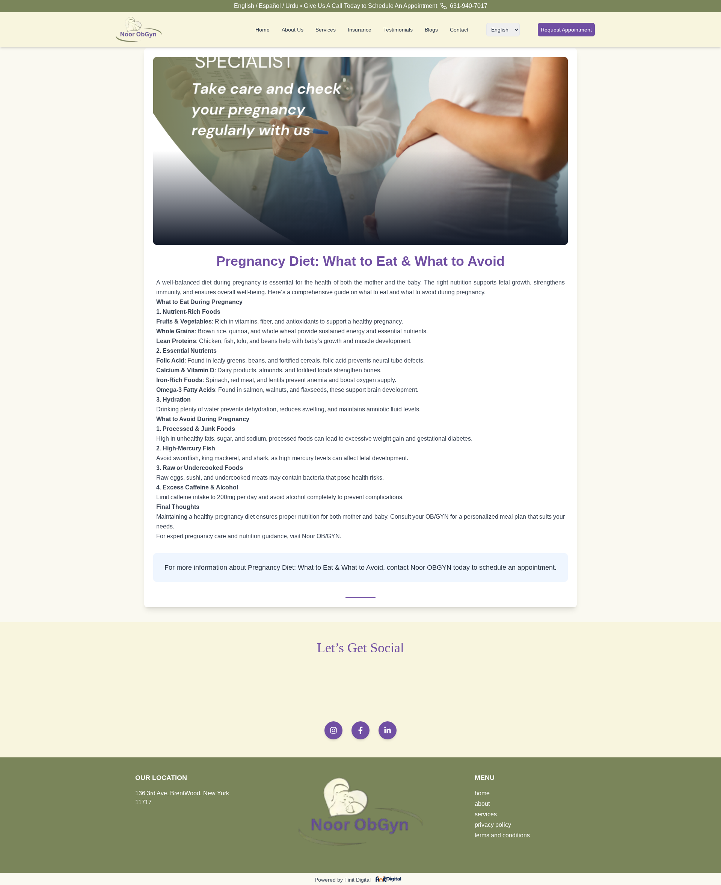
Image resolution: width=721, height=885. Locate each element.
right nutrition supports (466, 282)
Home (262, 30)
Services (325, 30)
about (482, 804)
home (482, 793)
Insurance (359, 30)
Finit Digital (357, 880)
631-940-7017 (468, 6)
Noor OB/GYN (321, 536)
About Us (292, 30)
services (486, 814)
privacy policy (493, 825)
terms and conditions (502, 835)
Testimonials (398, 30)
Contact (459, 30)
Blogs (431, 30)
